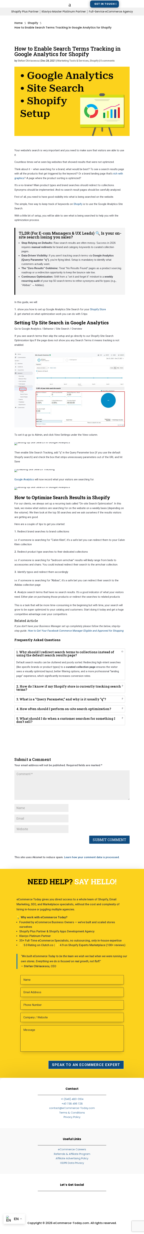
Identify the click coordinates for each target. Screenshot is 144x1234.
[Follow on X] (110, 1202)
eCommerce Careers (72, 1149)
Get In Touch (104, 4)
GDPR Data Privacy (72, 1163)
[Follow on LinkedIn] (34, 1202)
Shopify (94, 60)
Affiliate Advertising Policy (72, 1158)
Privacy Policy (72, 1117)
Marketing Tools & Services (73, 60)
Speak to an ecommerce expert (86, 1065)
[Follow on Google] (91, 1202)
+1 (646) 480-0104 (72, 1099)
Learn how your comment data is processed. (92, 857)
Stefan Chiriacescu (28, 60)
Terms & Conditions (72, 1112)
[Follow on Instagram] (53, 1202)
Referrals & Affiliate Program (72, 1154)
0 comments (107, 60)
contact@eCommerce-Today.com (72, 1108)
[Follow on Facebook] (72, 1202)
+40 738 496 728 (72, 1103)
